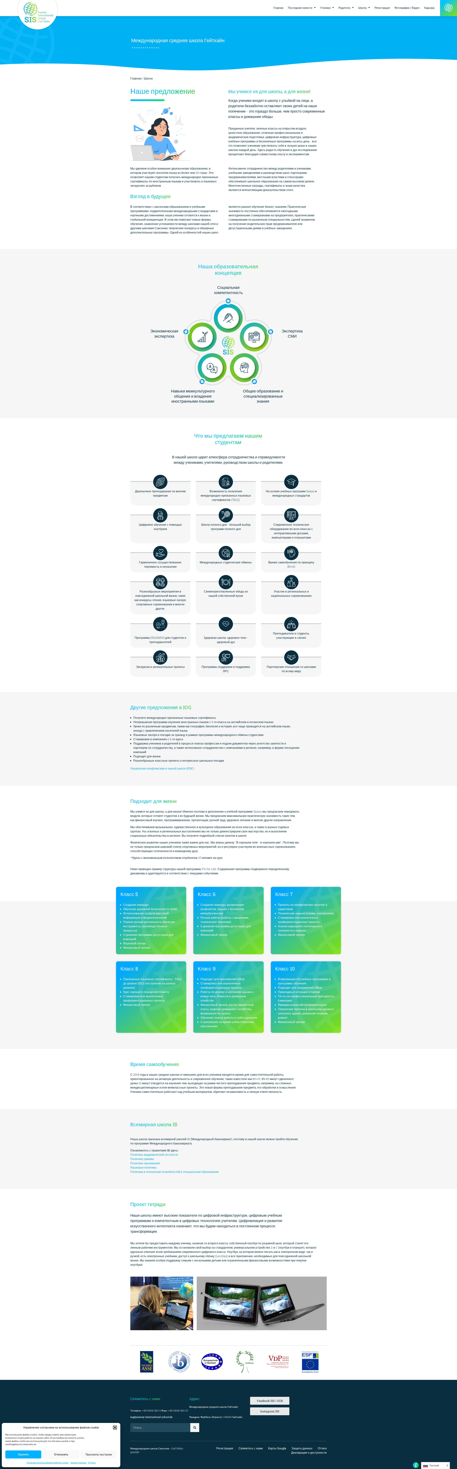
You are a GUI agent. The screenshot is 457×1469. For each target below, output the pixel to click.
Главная (278, 7)
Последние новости (300, 7)
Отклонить (61, 1454)
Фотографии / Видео (407, 7)
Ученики (325, 7)
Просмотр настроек (99, 1454)
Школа (362, 7)
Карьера (429, 7)
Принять (23, 1454)
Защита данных (78, 1462)
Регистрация (382, 7)
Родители (344, 7)
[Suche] (194, 1427)
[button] (115, 1427)
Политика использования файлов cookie (48, 1462)
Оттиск (92, 1462)
